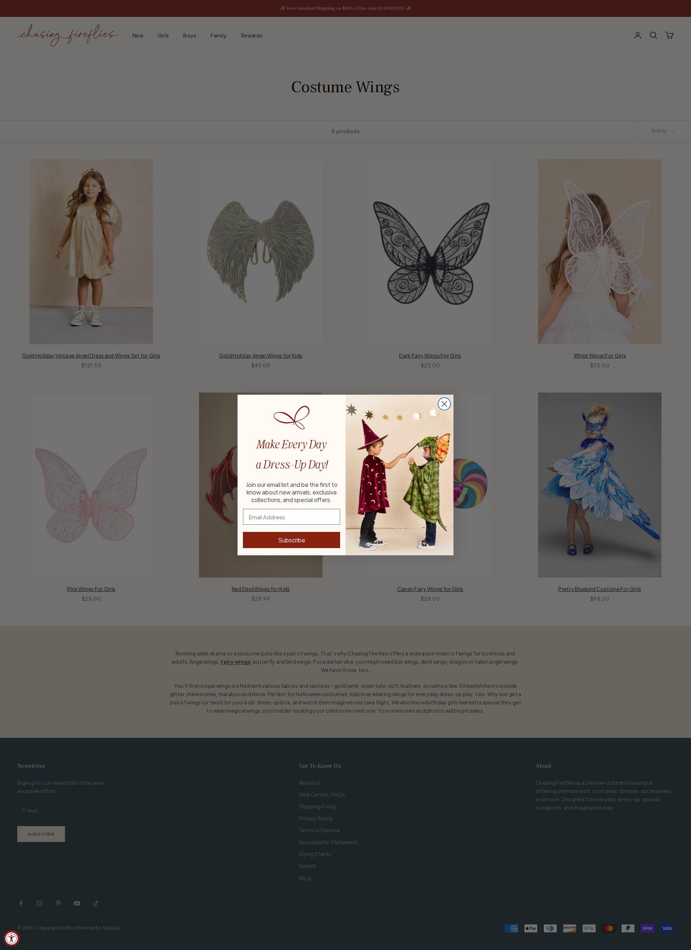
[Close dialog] (444, 404)
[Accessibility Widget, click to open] (12, 938)
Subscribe (291, 540)
